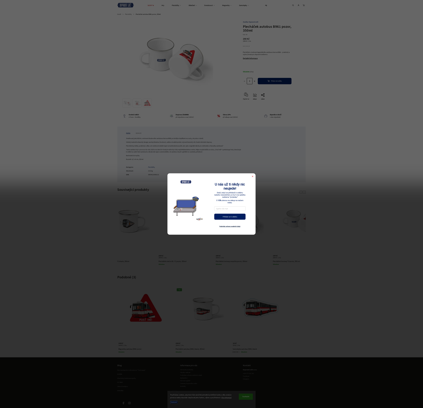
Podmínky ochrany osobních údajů (229, 226)
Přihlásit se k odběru (230, 217)
